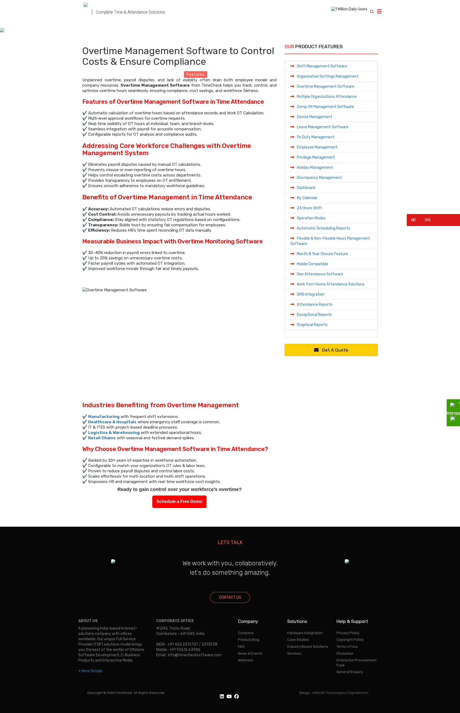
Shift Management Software (322, 66)
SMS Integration (311, 294)
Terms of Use (347, 646)
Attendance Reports (314, 304)
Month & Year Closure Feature (322, 254)
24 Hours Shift (309, 208)
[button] (433, 220)
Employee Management (317, 147)
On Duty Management (315, 137)
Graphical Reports (312, 325)
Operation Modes (311, 218)
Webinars (245, 660)
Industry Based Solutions (307, 646)
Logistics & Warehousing (114, 432)
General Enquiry (349, 672)
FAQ (241, 646)
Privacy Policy (347, 633)
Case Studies (298, 640)
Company (246, 633)
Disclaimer (345, 653)
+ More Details (90, 671)
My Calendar (307, 198)
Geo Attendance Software (320, 274)
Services (294, 653)
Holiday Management (315, 167)
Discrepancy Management (319, 177)
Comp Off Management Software (325, 106)
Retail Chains (102, 438)
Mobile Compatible (312, 264)
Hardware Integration (305, 633)
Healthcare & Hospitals (112, 422)
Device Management (314, 117)
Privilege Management (316, 157)
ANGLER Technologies (329, 693)
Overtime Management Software (325, 86)
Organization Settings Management (328, 76)
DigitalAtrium (358, 693)
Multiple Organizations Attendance (327, 96)
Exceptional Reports (314, 314)
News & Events (250, 653)
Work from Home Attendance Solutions (330, 284)
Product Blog (248, 640)
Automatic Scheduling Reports (323, 228)
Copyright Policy (349, 640)
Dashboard (306, 188)
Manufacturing (104, 416)
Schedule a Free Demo (179, 501)
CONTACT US (230, 597)
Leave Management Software (322, 127)
